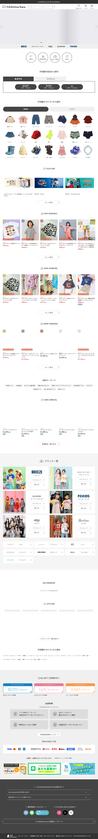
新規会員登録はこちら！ (49, 782)
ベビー (69, 702)
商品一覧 (36, 477)
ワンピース (31, 702)
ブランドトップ (37, 472)
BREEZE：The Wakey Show (72, 186)
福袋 (19, 706)
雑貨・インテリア (42, 706)
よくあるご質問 (67, 805)
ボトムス (12, 702)
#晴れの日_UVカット (43, 378)
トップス (5, 702)
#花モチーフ (61, 381)
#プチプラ (89, 378)
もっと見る (49, 195)
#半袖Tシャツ (9, 378)
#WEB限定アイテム (79, 378)
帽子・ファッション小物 (29, 706)
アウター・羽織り (21, 702)
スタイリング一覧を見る (49, 686)
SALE (67, 59)
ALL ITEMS (55, 59)
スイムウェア (6, 706)
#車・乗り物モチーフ (49, 381)
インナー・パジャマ (60, 702)
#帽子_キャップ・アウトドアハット (61, 378)
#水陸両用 (18, 378)
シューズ (38, 702)
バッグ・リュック (48, 702)
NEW (31, 59)
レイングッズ (76, 702)
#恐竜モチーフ (37, 381)
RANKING (43, 59)
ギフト (14, 706)
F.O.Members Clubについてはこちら (49, 754)
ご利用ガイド (57, 805)
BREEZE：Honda (39, 186)
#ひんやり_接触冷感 (29, 378)
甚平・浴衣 (85, 702)
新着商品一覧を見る (49, 436)
